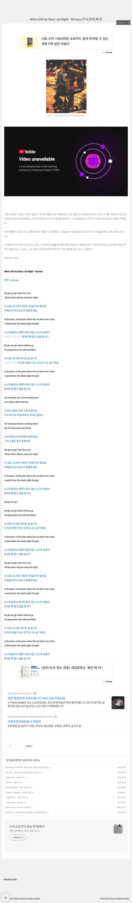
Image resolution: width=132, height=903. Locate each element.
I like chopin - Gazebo (14, 802)
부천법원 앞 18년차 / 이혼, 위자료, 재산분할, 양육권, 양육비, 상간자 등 (44, 725)
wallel (127, 899)
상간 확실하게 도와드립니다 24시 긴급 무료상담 (36, 698)
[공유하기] (14, 746)
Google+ (37, 899)
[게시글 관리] (18, 746)
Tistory (111, 899)
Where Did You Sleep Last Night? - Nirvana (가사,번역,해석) (66, 19)
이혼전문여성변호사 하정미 (24, 721)
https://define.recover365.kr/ (19, 693)
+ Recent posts (10, 879)
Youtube (30, 899)
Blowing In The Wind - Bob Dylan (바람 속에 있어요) (27, 767)
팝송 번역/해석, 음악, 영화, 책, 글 (24, 831)
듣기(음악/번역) (13, 760)
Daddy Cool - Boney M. (15, 777)
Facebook (22, 899)
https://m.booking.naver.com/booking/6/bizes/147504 (30, 716)
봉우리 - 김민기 (12, 782)
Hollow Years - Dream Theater (17, 807)
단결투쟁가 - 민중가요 (15, 797)
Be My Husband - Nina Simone (17, 787)
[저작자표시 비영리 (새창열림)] (38, 746)
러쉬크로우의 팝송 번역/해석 (27, 826)
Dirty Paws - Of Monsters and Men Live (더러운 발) (26, 812)
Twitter (15, 899)
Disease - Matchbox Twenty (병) (18, 792)
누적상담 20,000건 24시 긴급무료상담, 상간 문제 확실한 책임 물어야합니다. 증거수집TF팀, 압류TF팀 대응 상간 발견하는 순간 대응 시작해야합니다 (56, 704)
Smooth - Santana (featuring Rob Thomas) (22, 772)
